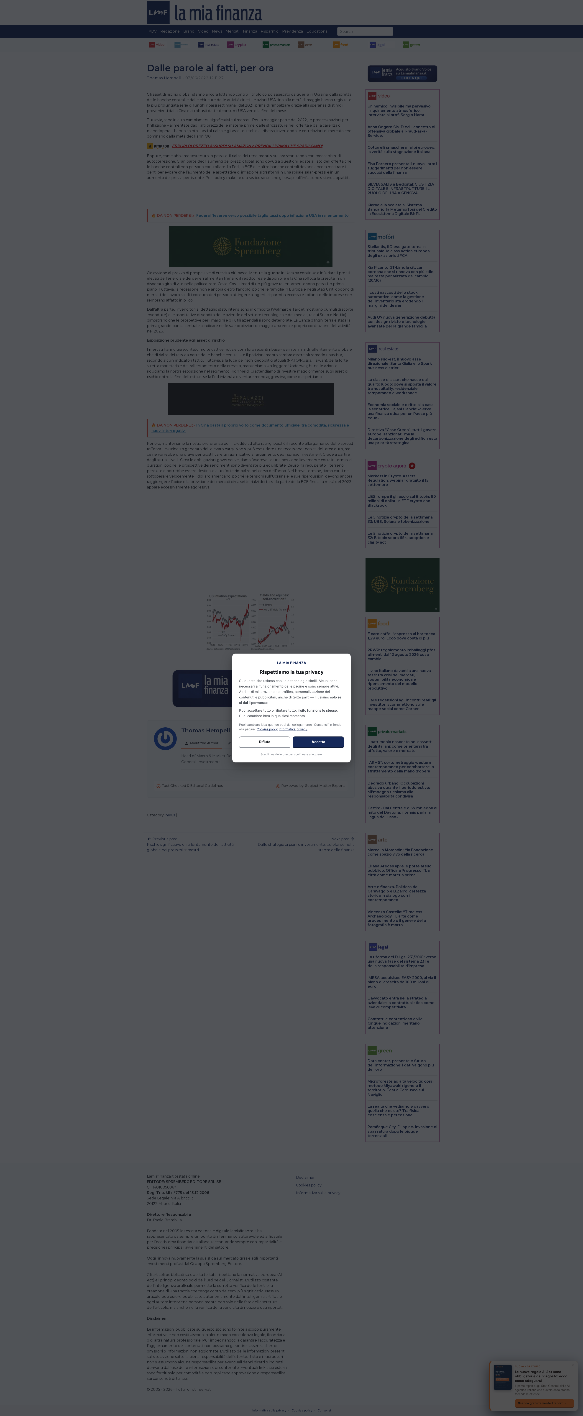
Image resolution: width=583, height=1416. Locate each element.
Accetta (318, 742)
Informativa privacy (293, 729)
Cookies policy (267, 729)
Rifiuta (264, 742)
